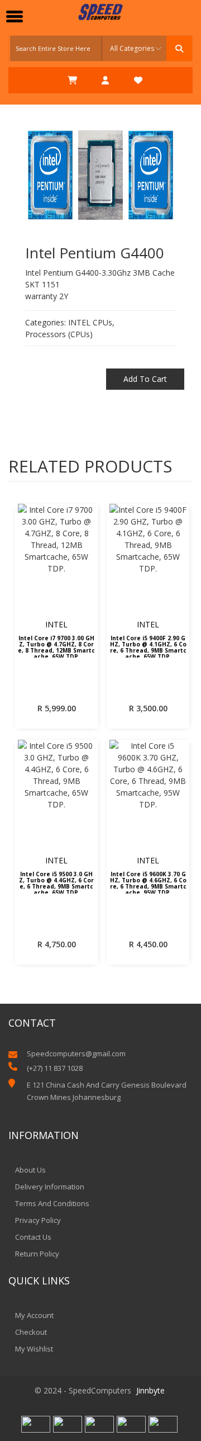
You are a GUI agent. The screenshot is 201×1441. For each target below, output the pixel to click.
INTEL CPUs (90, 322)
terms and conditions (52, 1203)
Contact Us (33, 1237)
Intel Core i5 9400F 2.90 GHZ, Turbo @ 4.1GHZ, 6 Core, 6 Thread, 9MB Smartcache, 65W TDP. (148, 646)
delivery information (49, 1187)
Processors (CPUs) (59, 334)
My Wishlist (34, 1349)
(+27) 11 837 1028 (55, 1068)
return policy (37, 1254)
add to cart (145, 379)
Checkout (31, 1332)
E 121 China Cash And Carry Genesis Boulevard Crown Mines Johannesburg (106, 1091)
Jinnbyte (150, 1390)
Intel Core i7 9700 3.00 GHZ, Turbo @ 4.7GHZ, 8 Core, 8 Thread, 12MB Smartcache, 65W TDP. (56, 646)
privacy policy (38, 1220)
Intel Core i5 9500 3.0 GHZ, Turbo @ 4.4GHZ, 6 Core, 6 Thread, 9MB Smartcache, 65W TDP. (56, 882)
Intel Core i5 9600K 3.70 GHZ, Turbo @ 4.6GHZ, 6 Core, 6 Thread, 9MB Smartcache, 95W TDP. (148, 882)
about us (30, 1170)
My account (34, 1315)
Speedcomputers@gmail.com (76, 1053)
